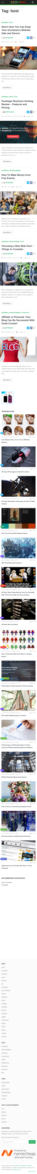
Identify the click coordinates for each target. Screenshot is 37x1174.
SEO (2, 1073)
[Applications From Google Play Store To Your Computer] (18, 850)
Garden (4, 1007)
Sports (4, 1122)
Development (14, 241)
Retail (3, 1030)
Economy (4, 987)
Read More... (7, 87)
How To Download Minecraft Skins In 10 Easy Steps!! (16, 655)
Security (4, 1069)
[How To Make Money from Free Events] (18, 203)
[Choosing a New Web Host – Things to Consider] (18, 274)
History (4, 1013)
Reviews (4, 1066)
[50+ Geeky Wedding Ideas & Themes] (18, 700)
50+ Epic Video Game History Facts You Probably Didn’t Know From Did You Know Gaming (17, 594)
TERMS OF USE (16, 1169)
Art (2, 1109)
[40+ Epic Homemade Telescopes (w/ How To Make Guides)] (18, 486)
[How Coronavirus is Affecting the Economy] (18, 821)
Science (4, 1096)
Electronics (6, 990)
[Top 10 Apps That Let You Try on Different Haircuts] (18, 424)
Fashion (4, 997)
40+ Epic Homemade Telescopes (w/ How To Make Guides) (18, 502)
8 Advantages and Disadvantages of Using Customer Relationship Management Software (16, 746)
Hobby (3, 1017)
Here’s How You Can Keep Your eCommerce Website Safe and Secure (16, 30)
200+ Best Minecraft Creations (11, 563)
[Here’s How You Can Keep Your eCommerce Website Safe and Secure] (18, 58)
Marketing (5, 1063)
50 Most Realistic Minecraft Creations (14, 777)
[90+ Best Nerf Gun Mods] (18, 609)
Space (3, 1099)
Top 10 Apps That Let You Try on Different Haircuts (15, 441)
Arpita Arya (9, 112)
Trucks (4, 1036)
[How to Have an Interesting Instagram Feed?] (18, 791)
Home (3, 1059)
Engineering (5, 1092)
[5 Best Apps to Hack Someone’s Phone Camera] (18, 671)
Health (3, 1010)
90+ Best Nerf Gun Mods (9, 624)
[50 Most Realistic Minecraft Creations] (18, 762)
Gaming (4, 1004)
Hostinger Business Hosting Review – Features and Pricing (17, 104)
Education (5, 1089)
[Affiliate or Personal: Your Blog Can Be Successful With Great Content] (18, 349)
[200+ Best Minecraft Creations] (18, 548)
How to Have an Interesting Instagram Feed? (16, 806)
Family (3, 994)
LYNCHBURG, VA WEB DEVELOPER (22, 1165)
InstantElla (4, 885)
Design (3, 980)
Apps (3, 967)
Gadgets (4, 1053)
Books (3, 1112)
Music (3, 1119)
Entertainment (15, 170)
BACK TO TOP (32, 1171)
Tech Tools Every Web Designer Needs (14, 533)
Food (3, 1000)
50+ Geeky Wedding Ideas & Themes (13, 715)
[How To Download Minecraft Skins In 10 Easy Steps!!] (18, 639)
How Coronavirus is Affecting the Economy (15, 836)
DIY (2, 984)
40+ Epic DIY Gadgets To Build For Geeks (15, 472)
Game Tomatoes (6, 882)
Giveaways (5, 1056)
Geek (11, 96)
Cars (3, 977)
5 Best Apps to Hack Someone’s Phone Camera (17, 686)
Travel (3, 1033)
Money (3, 1023)
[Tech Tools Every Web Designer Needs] (18, 518)
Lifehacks (25, 312)
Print (3, 1027)
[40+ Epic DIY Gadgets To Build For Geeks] (18, 456)
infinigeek (9, 38)
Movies (4, 1115)
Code (3, 1086)
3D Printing (5, 1082)
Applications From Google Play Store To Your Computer (16, 867)
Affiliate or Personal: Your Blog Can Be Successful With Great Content (18, 320)
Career (4, 974)
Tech (11, 22)
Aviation (4, 971)
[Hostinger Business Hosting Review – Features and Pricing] (18, 132)
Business (4, 22)
